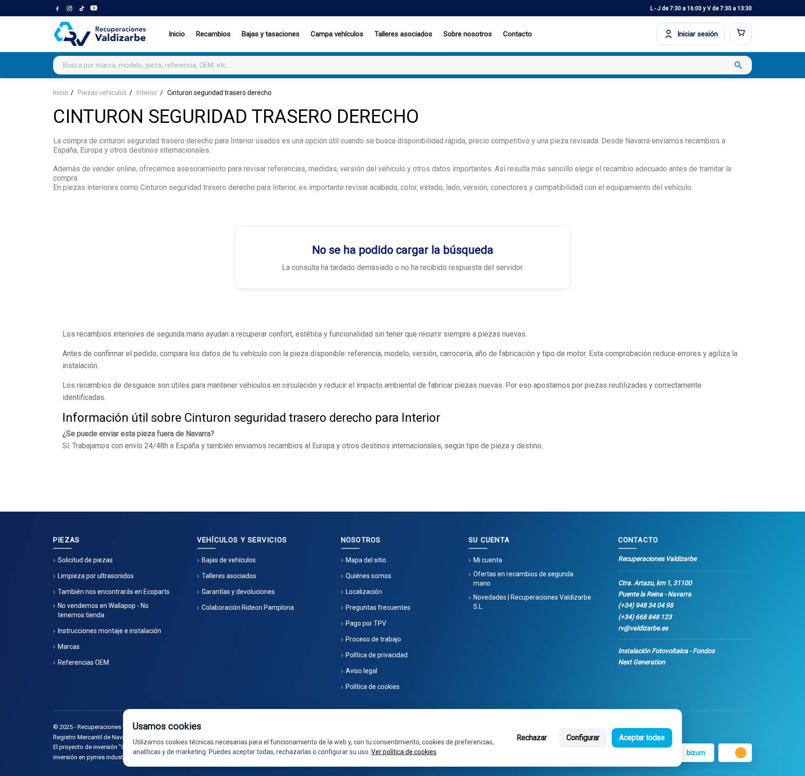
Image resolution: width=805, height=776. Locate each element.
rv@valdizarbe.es (643, 628)
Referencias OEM (83, 662)
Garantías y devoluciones (238, 591)
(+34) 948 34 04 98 (645, 605)
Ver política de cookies (404, 752)
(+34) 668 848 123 (645, 617)
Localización (364, 591)
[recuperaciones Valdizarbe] (99, 34)
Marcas (69, 646)
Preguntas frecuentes (378, 607)
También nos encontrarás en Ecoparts (114, 591)
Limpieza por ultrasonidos (96, 576)
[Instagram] (69, 8)
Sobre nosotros (467, 34)
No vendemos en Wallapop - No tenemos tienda (103, 610)
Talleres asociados (403, 34)
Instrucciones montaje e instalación (109, 630)
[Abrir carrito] (740, 34)
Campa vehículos (337, 34)
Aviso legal (361, 671)
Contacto (517, 34)
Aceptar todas (642, 737)
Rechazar (532, 737)
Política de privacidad (377, 655)
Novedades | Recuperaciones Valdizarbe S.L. (532, 602)
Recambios (213, 34)
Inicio (177, 34)
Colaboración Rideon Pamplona (248, 607)
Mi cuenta (487, 560)
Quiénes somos (368, 576)
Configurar (583, 737)
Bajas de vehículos (229, 560)
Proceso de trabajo (373, 639)
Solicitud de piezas (85, 560)
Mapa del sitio (366, 560)
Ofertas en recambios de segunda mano (523, 578)
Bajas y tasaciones (271, 34)
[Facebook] (57, 8)
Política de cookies (373, 686)
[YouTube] (93, 8)
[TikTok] (81, 8)
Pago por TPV (366, 623)
